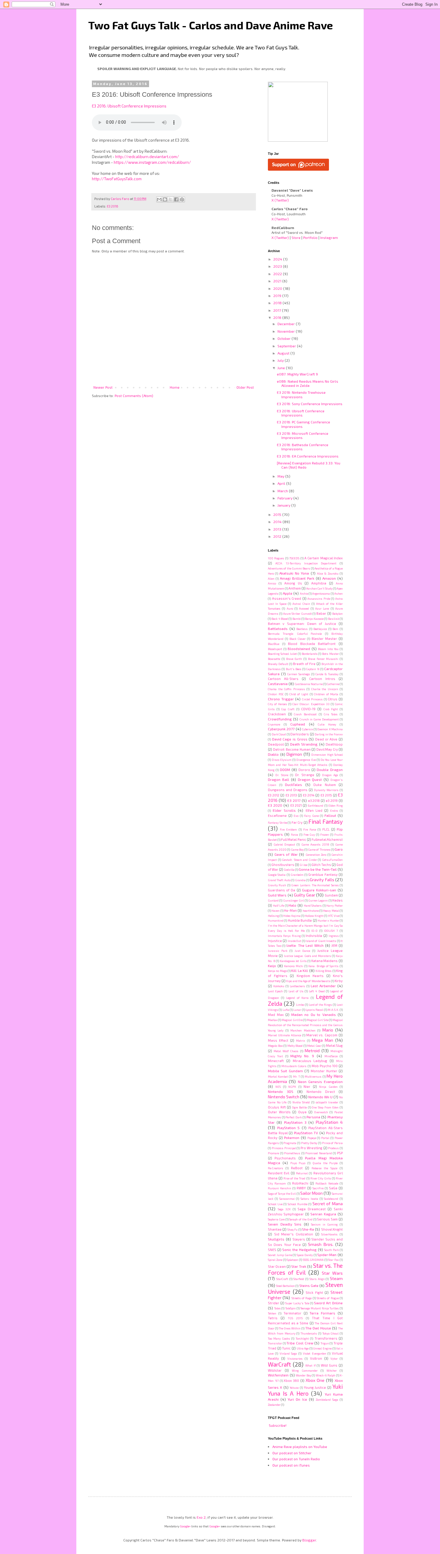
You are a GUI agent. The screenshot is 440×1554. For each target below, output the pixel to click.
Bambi (296, 618)
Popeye (311, 1138)
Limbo (300, 1004)
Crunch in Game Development (319, 719)
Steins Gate (308, 1285)
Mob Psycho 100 (325, 1066)
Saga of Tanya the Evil (282, 1193)
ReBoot (297, 1168)
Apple (287, 593)
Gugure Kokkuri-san (319, 890)
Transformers (326, 1338)
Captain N (312, 669)
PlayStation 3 (295, 1122)
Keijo (272, 966)
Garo (339, 849)
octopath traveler (327, 1102)
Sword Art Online (328, 1303)
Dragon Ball (278, 779)
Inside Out (294, 941)
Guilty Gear (304, 894)
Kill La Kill (299, 970)
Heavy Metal (331, 910)
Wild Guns (329, 1365)
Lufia (286, 1009)
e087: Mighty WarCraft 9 (297, 374)
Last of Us (296, 991)
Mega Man (322, 1040)
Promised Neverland (318, 1153)
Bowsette (274, 659)
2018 (278, 303)
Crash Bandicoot (305, 714)
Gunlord (273, 900)
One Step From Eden (325, 1107)
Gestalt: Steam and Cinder (299, 859)
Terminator (292, 1313)
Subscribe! (277, 1425)
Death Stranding (304, 744)
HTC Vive (333, 915)
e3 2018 (314, 800)
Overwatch (321, 1112)
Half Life (278, 905)
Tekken (272, 1313)
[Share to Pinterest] (182, 199)
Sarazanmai (287, 1198)
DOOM (285, 769)
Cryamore (274, 724)
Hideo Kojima (291, 915)
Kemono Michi (293, 966)
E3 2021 (296, 805)
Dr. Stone (281, 775)
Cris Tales (331, 714)
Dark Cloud (279, 734)
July (281, 360)
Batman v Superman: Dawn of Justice (302, 623)
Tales (277, 1308)
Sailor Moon (311, 1193)
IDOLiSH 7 (331, 930)
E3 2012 (273, 795)
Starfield (298, 1279)
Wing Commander (304, 1370)
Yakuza (294, 1387)
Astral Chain (301, 603)
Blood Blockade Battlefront (312, 644)
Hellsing (273, 915)
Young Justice (315, 1387)
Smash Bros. (320, 1244)
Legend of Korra (297, 997)
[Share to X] (171, 199)
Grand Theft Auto (279, 880)
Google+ (185, 1526)
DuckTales (293, 784)
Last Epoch (275, 991)
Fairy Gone (311, 815)
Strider (273, 1303)
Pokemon (291, 1137)
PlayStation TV (306, 1133)
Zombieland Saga (327, 1399)
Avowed (304, 608)
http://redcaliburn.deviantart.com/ (147, 156)
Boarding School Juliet (282, 653)
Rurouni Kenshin (279, 1188)
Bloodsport (275, 649)
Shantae (275, 1229)
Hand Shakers (313, 905)
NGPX (292, 1086)
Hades (337, 900)
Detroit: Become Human (292, 749)
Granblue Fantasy (322, 874)
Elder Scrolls (284, 810)
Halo (292, 905)
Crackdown (277, 714)
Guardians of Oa (281, 890)
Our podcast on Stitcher (292, 1453)
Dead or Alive (326, 739)
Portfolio (310, 237)
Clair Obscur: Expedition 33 (311, 704)
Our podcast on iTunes (291, 1465)
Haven (275, 910)
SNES (272, 1250)
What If (310, 1365)
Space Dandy (305, 1255)
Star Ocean (277, 1266)
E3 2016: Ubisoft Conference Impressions (129, 106)
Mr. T (296, 1076)
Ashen (338, 593)
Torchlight (302, 1338)
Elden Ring (335, 805)
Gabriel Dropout (284, 844)
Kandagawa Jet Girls (293, 961)
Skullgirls (276, 1239)
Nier (307, 1086)
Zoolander (274, 1404)
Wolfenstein (278, 1375)
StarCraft (282, 1279)
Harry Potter (334, 905)
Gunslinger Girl (293, 900)
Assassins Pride (318, 598)
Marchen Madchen (302, 1030)
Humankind (275, 920)
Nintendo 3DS (280, 1091)
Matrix (300, 1040)
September (287, 346)
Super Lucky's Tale (297, 1303)
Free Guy (309, 834)
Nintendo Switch (283, 1096)
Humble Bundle (300, 920)
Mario (327, 1029)
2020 (278, 288)
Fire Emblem (288, 829)
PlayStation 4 (329, 1122)
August (283, 353)
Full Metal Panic (293, 839)
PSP (340, 1153)
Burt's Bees (293, 669)
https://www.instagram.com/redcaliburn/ (152, 162)
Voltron (316, 1358)
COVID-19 (308, 709)
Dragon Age (330, 775)
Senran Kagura (323, 1214)
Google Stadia (277, 874)
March (283, 491)
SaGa (333, 1188)
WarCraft (279, 1364)
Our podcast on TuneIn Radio (296, 1459)
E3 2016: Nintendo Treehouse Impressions (301, 394)
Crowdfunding (280, 719)
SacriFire (318, 1188)
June (281, 368)
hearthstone (311, 910)
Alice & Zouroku (328, 573)
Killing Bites (323, 971)
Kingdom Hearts (310, 976)
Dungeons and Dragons (287, 790)
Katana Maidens (324, 961)
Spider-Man (326, 1254)
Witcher (332, 1370)
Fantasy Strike (277, 822)
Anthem (295, 588)
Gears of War (286, 854)
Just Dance (302, 950)
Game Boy (297, 849)
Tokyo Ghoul (330, 1333)
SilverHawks (329, 1234)
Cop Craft (287, 709)
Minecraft (276, 1061)
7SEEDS (294, 558)
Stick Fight (314, 1292)
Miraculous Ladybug (310, 1061)
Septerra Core (276, 1219)
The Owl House (318, 1328)
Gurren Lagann (318, 900)
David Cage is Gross (289, 739)
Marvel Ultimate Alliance (284, 1035)
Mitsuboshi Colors (294, 1066)
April (281, 483)
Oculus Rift (277, 1107)
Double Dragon (330, 769)
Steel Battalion (285, 1286)
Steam (336, 1278)
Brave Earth (294, 659)
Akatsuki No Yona (294, 573)
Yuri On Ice (297, 1399)
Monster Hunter (324, 1071)
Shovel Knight (332, 1229)
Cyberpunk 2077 (281, 729)
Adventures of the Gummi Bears (289, 568)
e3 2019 (332, 800)
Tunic (286, 1348)
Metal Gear (314, 1045)
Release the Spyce (324, 1168)
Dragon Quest (310, 779)
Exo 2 (201, 1517)
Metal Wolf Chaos (286, 1051)
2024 (278, 259)
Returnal (302, 1173)
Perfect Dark (294, 1117)
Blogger (309, 1540)
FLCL (326, 829)
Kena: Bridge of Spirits (323, 966)
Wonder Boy (303, 1375)
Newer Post (103, 387)
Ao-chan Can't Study (319, 588)
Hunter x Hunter (328, 920)
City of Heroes (277, 704)
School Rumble (297, 1204)
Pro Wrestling (311, 1148)
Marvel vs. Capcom (321, 1035)
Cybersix (307, 729)
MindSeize (331, 1056)
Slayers (298, 1239)
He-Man (290, 910)
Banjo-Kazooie (314, 618)
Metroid (312, 1050)
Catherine (333, 684)
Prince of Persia (332, 1143)
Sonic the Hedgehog (299, 1249)
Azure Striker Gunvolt (297, 613)
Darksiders (299, 734)
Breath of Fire (304, 664)
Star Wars (332, 1273)
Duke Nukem (324, 785)
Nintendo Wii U (320, 1097)
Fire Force (309, 829)
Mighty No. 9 (302, 1056)
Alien (271, 578)
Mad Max (276, 1015)
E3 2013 (291, 795)
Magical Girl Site (317, 1020)
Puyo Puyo (298, 1163)
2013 (277, 529)
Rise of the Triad (294, 1178)
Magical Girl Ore (292, 1020)
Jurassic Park (277, 950)
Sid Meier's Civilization (293, 1234)
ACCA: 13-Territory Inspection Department (306, 563)
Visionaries (295, 1358)
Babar (321, 613)
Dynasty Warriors (326, 790)
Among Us (293, 583)
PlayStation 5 (288, 1128)
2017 (277, 310)
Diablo (273, 754)
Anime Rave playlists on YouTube (299, 1446)
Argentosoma (321, 593)
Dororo (304, 770)
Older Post (245, 387)
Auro (290, 608)
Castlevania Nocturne (309, 684)
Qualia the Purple (325, 1163)
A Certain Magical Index (323, 558)
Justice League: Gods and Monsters (307, 956)
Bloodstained (299, 648)
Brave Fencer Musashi (323, 659)
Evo (296, 815)
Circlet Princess (312, 699)
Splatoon (292, 1259)
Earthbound (315, 805)
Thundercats (309, 1333)
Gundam (331, 895)
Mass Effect (278, 1040)
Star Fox (333, 1259)
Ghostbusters (282, 865)
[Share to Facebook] (176, 199)
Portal (325, 1138)
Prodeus (333, 1148)
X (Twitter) (280, 200)
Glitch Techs (321, 865)
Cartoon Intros (322, 679)
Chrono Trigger (281, 699)
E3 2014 (308, 795)
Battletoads (278, 628)
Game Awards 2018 (315, 844)
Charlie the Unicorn (324, 689)
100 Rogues (276, 558)
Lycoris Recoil (314, 1009)
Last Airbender (323, 986)
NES (278, 1086)
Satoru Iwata (309, 1198)
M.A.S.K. (333, 1009)
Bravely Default (278, 664)
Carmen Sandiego (298, 674)
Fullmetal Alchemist (327, 839)
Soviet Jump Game (280, 1255)
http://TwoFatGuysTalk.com (117, 178)
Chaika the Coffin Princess (286, 689)
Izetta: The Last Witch (305, 945)
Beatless (302, 629)
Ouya (302, 1112)
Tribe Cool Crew (299, 1343)
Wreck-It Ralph (326, 1375)
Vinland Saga (288, 1353)
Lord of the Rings (320, 1004)
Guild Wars (277, 895)
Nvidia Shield (301, 1102)
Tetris (272, 1318)
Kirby (339, 981)
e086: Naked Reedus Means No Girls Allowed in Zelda (307, 383)
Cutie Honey (327, 724)
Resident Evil (278, 1173)
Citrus (332, 699)
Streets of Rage (302, 1298)
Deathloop (334, 744)
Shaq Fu (292, 1229)
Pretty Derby (309, 1143)
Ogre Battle (299, 1107)
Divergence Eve (305, 759)
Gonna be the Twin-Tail (318, 869)
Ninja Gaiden (328, 1086)
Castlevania (278, 683)
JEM (334, 945)
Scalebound (331, 1198)
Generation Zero (316, 854)
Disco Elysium (282, 759)
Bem (335, 629)
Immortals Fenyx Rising (284, 935)
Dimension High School (327, 754)
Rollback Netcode (326, 1183)
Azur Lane (322, 608)
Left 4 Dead (316, 991)
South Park (331, 1250)
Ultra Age (303, 1348)
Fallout (330, 815)
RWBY (301, 1188)
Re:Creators (275, 1168)
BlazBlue (273, 644)
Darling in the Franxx (329, 734)
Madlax (272, 1020)
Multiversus (313, 1076)
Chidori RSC (276, 694)
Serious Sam (327, 1219)
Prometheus (292, 1153)
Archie (304, 593)
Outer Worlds (279, 1112)
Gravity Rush (277, 885)
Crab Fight (331, 709)
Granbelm (297, 874)
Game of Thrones (319, 849)
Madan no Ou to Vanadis (313, 1014)
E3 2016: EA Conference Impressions (308, 456)
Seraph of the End (300, 1219)
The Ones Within (290, 1328)
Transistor (275, 1343)
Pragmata (289, 1143)
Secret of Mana (327, 1203)
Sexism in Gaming (324, 1224)
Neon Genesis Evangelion (320, 1081)
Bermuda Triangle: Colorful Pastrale (295, 633)
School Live (275, 1204)
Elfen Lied (314, 810)
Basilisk (333, 618)
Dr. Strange (304, 775)
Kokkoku (278, 986)
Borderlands (310, 653)
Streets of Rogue (328, 1298)
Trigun (325, 1343)
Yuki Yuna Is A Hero (305, 1390)
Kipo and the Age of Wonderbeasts (308, 981)
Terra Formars (322, 1313)
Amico (272, 583)
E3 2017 (294, 800)
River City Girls (320, 1178)
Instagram (329, 237)
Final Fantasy (325, 821)
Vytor (334, 1358)
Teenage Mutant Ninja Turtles (319, 1308)
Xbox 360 (291, 1380)
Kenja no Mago (277, 971)
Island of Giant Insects (321, 941)
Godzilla (289, 869)
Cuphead (297, 724)
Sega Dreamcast (312, 1209)
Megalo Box (275, 1045)
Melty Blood (295, 1045)
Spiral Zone (275, 1259)
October (284, 338)
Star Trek (298, 1266)
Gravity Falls (322, 879)
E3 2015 (326, 795)
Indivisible (314, 935)
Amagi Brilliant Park (297, 578)
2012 (277, 536)
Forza (294, 834)
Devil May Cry (327, 749)
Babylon (337, 613)
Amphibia (318, 583)
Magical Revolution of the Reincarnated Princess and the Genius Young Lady (305, 1025)
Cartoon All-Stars (283, 679)
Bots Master (330, 653)
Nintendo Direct (321, 1091)
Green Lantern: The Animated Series (315, 885)
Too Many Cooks (279, 1338)
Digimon (294, 754)
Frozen (324, 834)
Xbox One (315, 1380)
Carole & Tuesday (327, 674)
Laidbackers (297, 986)
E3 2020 (275, 805)
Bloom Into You (328, 649)
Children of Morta (326, 694)
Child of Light (298, 694)
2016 (277, 317)
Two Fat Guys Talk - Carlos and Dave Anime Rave (210, 25)
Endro (334, 810)
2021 (277, 281)
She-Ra (308, 1229)
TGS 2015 (295, 1318)
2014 (278, 521)
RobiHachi (300, 1183)
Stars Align (317, 1279)
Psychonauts (285, 1158)
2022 (278, 274)
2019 (277, 295)
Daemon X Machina (330, 729)
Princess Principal (284, 1148)
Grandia (300, 880)
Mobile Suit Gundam (285, 1071)
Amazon (329, 578)
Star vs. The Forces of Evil (305, 1269)
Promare (273, 1153)
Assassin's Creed (286, 598)
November (286, 331)
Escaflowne (277, 815)
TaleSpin (290, 1308)
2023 (278, 266)
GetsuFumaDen (332, 859)
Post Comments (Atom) (134, 395)
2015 (277, 514)
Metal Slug (334, 1045)
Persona (313, 1117)
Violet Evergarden (314, 1353)
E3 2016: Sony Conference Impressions (309, 404)
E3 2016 (112, 206)
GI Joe (303, 865)
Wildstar (275, 1370)
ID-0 (314, 930)
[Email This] (159, 199)
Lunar (297, 1009)
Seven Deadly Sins (284, 1224)
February (285, 498)
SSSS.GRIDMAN (313, 1259)
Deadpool (276, 744)
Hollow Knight (314, 915)
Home (175, 387)
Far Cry (297, 822)
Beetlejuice (320, 629)
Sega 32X (284, 1209)
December (286, 324)
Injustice (275, 941)
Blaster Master (324, 638)
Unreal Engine (322, 1348)
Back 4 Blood (279, 618)
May (281, 476)
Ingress (334, 935)
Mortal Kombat (278, 1076)
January (284, 505)
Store (296, 237)
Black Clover (297, 638)
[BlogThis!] (165, 199)
